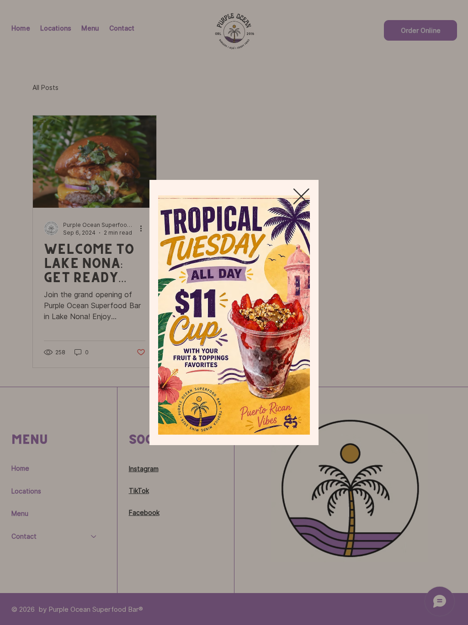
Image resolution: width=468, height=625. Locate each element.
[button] (301, 197)
